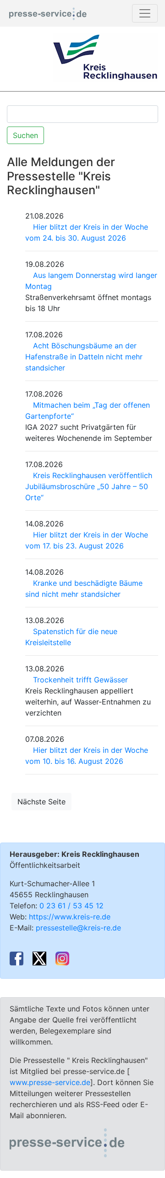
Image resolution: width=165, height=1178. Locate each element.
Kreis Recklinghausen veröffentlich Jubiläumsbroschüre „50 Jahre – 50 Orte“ (88, 486)
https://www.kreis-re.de (69, 916)
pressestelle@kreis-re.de (78, 927)
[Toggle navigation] (145, 13)
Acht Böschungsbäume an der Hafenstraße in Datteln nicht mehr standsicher (84, 356)
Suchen (25, 135)
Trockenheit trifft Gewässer (80, 679)
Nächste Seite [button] (41, 801)
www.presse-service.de (50, 1082)
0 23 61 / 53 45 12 (71, 905)
